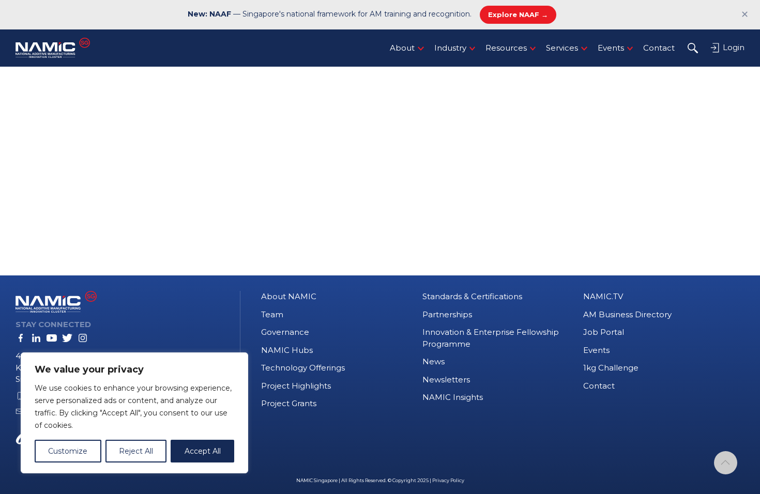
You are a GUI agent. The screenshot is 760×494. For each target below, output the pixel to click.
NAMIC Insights (452, 397)
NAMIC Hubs (287, 350)
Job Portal (603, 332)
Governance (285, 332)
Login (732, 47)
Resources (506, 48)
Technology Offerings (303, 368)
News (433, 361)
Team (272, 314)
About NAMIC (288, 296)
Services (562, 48)
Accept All (203, 451)
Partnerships (447, 314)
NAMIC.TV (603, 296)
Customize (67, 451)
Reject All (136, 451)
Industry (450, 48)
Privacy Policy (448, 480)
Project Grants (288, 403)
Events (611, 48)
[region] (134, 412)
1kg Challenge (611, 368)
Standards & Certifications (472, 296)
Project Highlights (296, 386)
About (402, 48)
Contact (659, 48)
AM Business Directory (627, 314)
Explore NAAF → (518, 14)
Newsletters (446, 379)
